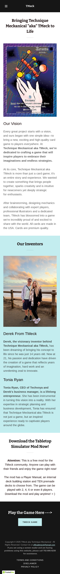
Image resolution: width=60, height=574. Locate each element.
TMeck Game (30, 522)
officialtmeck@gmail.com (44, 545)
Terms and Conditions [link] (30, 560)
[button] (7, 6)
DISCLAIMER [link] (30, 563)
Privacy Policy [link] (30, 567)
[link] (30, 6)
